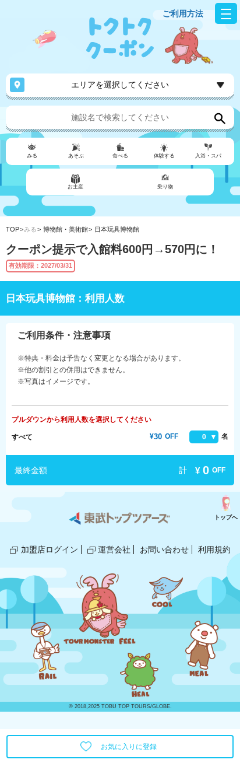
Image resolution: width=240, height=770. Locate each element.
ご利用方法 (183, 13)
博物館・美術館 (65, 229)
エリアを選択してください (120, 84)
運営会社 (114, 549)
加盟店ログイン (49, 549)
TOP (12, 229)
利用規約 (214, 549)
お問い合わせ (164, 549)
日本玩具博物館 (116, 229)
